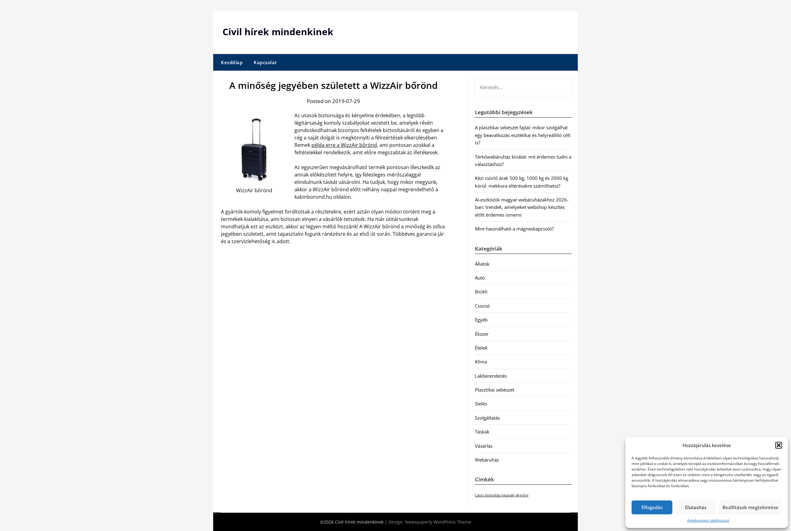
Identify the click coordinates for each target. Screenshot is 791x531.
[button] (779, 445)
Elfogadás (651, 507)
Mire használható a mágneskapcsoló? (514, 229)
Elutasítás (695, 507)
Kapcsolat (265, 62)
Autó (480, 278)
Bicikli (481, 291)
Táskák (482, 432)
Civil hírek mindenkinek (277, 31)
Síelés (481, 403)
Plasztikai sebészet (494, 390)
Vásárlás (484, 446)
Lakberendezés (491, 376)
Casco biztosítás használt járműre (501, 495)
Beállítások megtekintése (750, 507)
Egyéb (481, 320)
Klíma (481, 362)
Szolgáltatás (487, 418)
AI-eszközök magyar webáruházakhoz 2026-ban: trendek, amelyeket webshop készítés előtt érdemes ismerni (522, 207)
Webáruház (487, 460)
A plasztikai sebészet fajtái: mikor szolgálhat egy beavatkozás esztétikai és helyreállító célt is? (522, 135)
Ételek (481, 348)
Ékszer (482, 334)
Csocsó (482, 306)
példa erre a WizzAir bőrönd (344, 145)
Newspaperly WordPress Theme (438, 522)
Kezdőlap (232, 62)
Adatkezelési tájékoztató (708, 520)
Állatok (482, 264)
